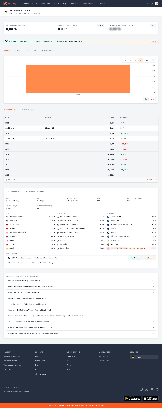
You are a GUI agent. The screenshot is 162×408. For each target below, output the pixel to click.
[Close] (159, 405)
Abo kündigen (41, 374)
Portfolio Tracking (11, 360)
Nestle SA (114, 244)
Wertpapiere (88, 3)
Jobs (68, 360)
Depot (103, 3)
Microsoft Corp (116, 240)
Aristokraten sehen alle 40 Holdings (130, 248)
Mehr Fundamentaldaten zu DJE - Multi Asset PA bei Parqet (32, 263)
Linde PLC (114, 228)
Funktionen (45, 3)
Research (7, 369)
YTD (124, 60)
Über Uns (71, 356)
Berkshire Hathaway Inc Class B (122, 224)
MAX (146, 60)
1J (130, 60)
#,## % (115, 29)
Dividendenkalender (29, 3)
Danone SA (115, 220)
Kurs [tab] (35, 50)
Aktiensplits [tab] (27, 110)
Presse (70, 369)
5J (140, 60)
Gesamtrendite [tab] (47, 50)
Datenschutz (104, 360)
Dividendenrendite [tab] (22, 50)
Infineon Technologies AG (120, 236)
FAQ (37, 365)
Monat (152, 99)
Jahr (145, 99)
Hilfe (37, 369)
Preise (56, 3)
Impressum (103, 356)
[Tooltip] (16, 254)
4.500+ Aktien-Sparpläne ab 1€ (34, 258)
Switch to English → (97, 405)
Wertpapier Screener (12, 365)
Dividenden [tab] (9, 110)
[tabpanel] (81, 79)
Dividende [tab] (7, 50)
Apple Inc (114, 232)
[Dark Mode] (152, 4)
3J (135, 60)
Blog (69, 365)
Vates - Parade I (116, 216)
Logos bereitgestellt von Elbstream (16, 391)
